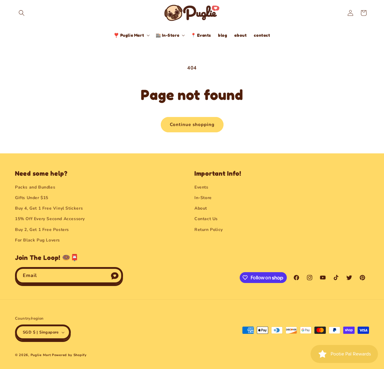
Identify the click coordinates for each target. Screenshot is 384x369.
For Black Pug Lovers (37, 240)
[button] (21, 13)
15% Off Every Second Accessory (50, 219)
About (200, 208)
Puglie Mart (41, 355)
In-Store (203, 198)
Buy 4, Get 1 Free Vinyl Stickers (49, 208)
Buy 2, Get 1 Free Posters (42, 229)
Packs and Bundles (35, 187)
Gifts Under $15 (31, 198)
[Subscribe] (114, 275)
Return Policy (208, 229)
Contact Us (206, 219)
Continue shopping (192, 124)
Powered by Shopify (69, 355)
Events (201, 187)
